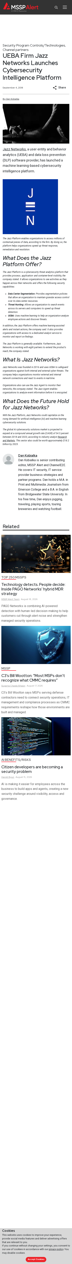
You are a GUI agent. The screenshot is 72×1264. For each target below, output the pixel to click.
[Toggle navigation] (64, 7)
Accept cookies (36, 1259)
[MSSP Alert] (21, 7)
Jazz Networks (14, 149)
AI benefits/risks (16, 760)
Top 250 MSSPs (13, 577)
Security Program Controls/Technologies (34, 45)
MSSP (5, 669)
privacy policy (56, 1249)
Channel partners (16, 49)
